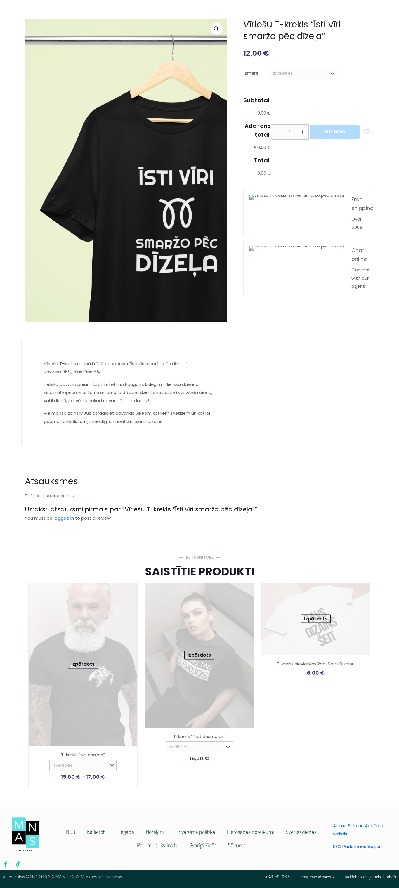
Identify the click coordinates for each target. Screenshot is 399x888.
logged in (64, 518)
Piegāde (125, 831)
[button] (217, 29)
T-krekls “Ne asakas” (83, 755)
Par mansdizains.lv (157, 845)
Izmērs (251, 73)
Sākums (237, 845)
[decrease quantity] (277, 132)
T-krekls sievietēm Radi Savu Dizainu (316, 664)
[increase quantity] (302, 132)
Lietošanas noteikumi (250, 831)
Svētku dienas (301, 831)
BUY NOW (335, 132)
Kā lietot (96, 831)
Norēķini (155, 831)
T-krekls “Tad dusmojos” (199, 736)
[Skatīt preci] (129, 591)
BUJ (70, 831)
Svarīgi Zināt (202, 845)
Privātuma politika (195, 831)
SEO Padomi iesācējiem (358, 846)
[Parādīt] (129, 604)
